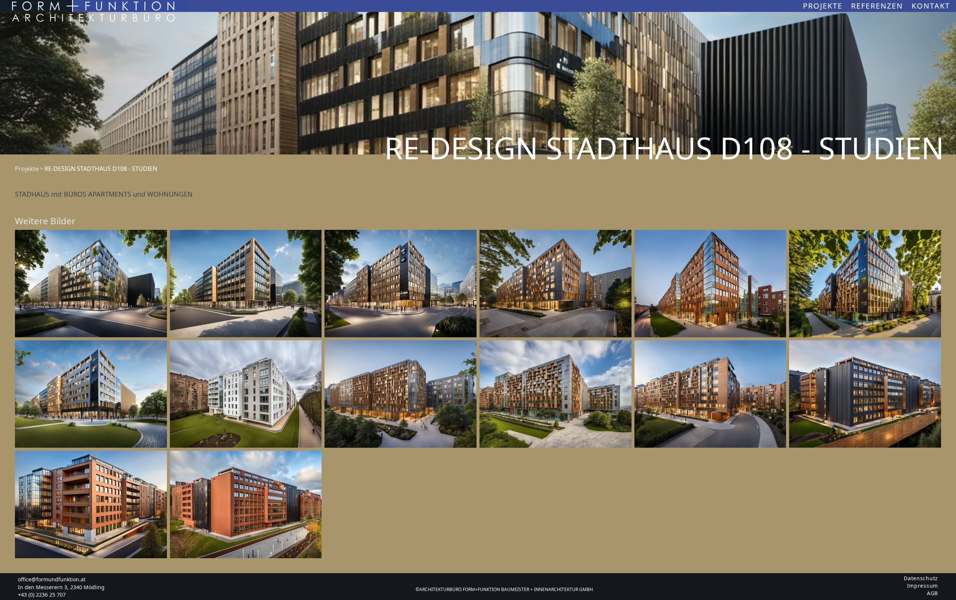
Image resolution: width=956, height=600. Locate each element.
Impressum (922, 585)
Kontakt (931, 6)
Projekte (824, 6)
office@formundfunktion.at (52, 579)
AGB (932, 593)
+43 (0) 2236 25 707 (42, 594)
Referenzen (878, 6)
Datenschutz (921, 578)
